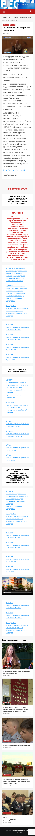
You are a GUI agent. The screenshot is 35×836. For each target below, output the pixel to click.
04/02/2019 (8, 33)
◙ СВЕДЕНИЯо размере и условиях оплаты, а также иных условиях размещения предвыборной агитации (17, 311)
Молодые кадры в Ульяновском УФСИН (16, 745)
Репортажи (7, 666)
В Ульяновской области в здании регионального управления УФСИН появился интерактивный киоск (15, 709)
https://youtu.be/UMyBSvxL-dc (15, 170)
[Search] (31, 11)
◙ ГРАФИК (9, 324)
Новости (6, 25)
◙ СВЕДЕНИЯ (11, 514)
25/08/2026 (7, 675)
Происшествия (12, 175)
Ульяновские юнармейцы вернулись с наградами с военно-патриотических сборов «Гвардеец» (16, 782)
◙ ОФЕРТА (9, 491)
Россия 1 (12, 25)
